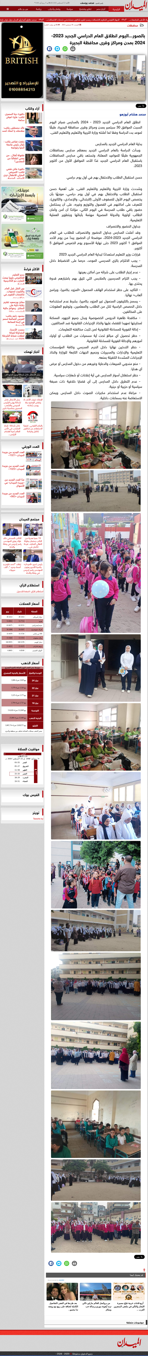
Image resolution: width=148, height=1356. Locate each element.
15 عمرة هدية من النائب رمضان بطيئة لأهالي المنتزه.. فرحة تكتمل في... (33, 542)
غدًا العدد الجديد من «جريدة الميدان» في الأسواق (14, 482)
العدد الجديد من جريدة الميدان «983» (13, 494)
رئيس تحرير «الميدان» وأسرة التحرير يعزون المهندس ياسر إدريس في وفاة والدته (32, 568)
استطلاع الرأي (29, 584)
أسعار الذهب (30, 662)
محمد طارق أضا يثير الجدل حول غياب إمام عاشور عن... (83, 19)
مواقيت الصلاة (28, 748)
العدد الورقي (30, 446)
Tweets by (38, 818)
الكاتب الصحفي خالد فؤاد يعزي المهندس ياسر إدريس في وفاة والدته (12, 542)
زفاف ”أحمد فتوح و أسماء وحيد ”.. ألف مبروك (12, 566)
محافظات (132, 25)
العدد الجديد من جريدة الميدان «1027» (13, 453)
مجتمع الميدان (29, 518)
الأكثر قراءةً (31, 268)
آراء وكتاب (32, 108)
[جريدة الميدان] (22, 61)
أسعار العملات (29, 603)
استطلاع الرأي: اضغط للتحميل (30, 591)
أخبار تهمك (31, 351)
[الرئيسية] (116, 9)
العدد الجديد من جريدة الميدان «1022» (13, 467)
